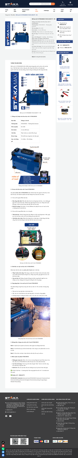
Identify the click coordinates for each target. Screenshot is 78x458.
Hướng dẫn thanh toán (32, 402)
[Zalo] (3, 455)
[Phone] (3, 449)
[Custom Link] (3, 445)
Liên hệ (43, 413)
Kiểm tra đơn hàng (31, 409)
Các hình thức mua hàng (32, 407)
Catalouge (46, 10)
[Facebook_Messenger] (3, 452)
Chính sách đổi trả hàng (46, 411)
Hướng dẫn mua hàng (32, 405)
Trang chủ (7, 15)
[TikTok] (3, 442)
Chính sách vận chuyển (46, 402)
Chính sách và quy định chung (46, 409)
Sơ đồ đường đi (30, 411)
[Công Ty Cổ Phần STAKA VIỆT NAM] (11, 4)
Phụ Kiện (13, 15)
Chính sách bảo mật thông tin (47, 405)
